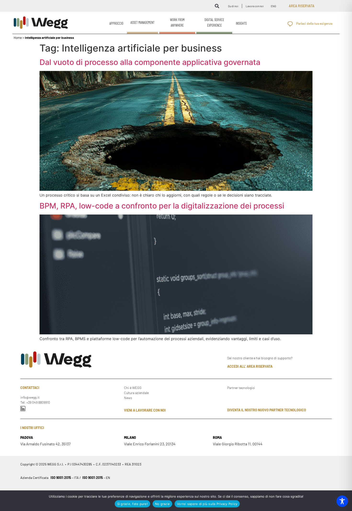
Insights (241, 23)
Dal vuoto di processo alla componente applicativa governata (150, 62)
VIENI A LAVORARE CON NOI (145, 410)
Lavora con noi (255, 6)
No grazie (162, 504)
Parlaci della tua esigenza (314, 23)
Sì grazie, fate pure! (132, 504)
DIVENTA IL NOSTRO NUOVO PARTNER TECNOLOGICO (266, 410)
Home (18, 37)
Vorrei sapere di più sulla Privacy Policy (207, 504)
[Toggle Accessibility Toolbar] (342, 501)
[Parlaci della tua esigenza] (290, 23)
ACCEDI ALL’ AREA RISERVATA (250, 366)
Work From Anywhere (177, 22)
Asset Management (142, 22)
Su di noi (233, 6)
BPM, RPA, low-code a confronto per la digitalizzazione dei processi (162, 205)
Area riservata (301, 6)
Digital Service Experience (214, 22)
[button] (217, 6)
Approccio (116, 23)
